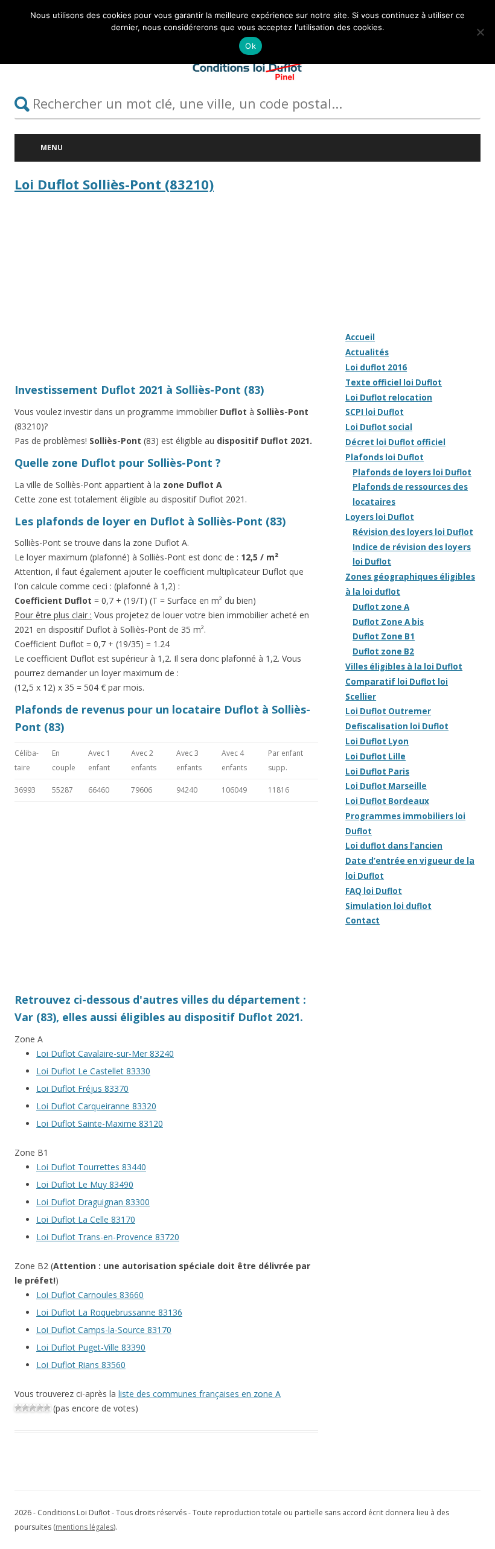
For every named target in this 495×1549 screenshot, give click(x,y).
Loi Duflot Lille (375, 756)
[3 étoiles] (32, 1407)
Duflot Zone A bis (388, 621)
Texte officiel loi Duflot (393, 382)
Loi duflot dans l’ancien (393, 845)
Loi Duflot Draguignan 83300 (93, 1202)
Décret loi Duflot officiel (395, 442)
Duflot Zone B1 (384, 636)
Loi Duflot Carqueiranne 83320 (96, 1106)
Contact (362, 920)
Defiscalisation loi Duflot (397, 726)
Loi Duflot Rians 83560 (81, 1364)
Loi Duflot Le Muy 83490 (84, 1184)
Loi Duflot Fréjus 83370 (82, 1088)
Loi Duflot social (378, 427)
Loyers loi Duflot (379, 517)
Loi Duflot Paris (377, 771)
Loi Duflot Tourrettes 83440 (91, 1167)
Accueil (360, 337)
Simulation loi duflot (388, 906)
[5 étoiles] (47, 1407)
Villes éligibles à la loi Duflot (403, 666)
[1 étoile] (18, 1407)
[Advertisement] (166, 290)
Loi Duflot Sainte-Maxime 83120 (99, 1123)
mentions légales (84, 1527)
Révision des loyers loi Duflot (413, 532)
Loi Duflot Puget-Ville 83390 (90, 1347)
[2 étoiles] (25, 1407)
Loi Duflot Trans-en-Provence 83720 (107, 1237)
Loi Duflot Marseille (386, 786)
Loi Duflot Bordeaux (387, 801)
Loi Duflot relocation (388, 397)
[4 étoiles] (39, 1407)
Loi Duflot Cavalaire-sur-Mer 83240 (105, 1053)
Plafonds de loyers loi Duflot (412, 472)
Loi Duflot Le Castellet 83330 (93, 1071)
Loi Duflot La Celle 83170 (85, 1219)
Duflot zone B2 (383, 651)
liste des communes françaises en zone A (199, 1393)
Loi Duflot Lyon (377, 741)
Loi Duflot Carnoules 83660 (90, 1294)
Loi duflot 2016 (376, 367)
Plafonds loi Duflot (384, 457)
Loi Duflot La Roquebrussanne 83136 (109, 1312)
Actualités (367, 352)
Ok (250, 46)
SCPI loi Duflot (374, 412)
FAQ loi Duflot (373, 890)
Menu (51, 147)
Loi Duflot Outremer (388, 711)
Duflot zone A (381, 606)
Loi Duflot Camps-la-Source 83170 (103, 1329)
